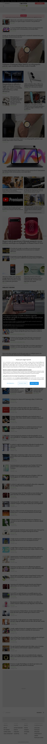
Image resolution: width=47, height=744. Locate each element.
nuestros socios (18, 362)
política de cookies (31, 366)
